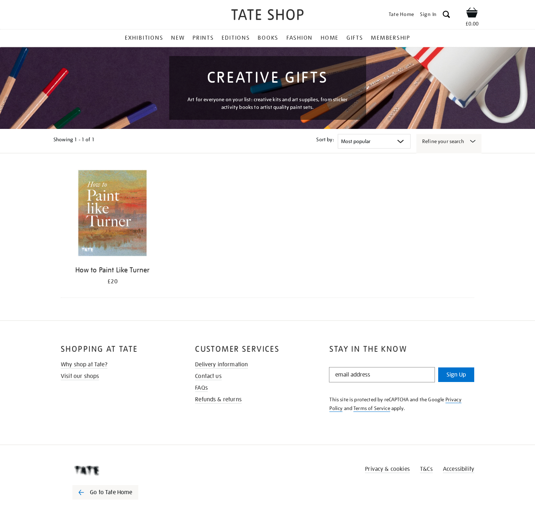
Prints (203, 38)
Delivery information (221, 364)
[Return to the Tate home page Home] (267, 16)
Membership (390, 38)
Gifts (354, 38)
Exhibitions (144, 38)
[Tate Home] (118, 470)
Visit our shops (80, 376)
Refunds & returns (218, 399)
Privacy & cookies (387, 469)
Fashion (299, 38)
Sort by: (325, 139)
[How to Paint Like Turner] (112, 214)
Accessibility (458, 469)
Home (329, 38)
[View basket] (472, 14)
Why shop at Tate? (84, 364)
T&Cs (426, 469)
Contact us (208, 376)
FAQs (201, 387)
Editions (236, 38)
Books (268, 38)
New (178, 38)
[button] (446, 15)
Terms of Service (371, 408)
